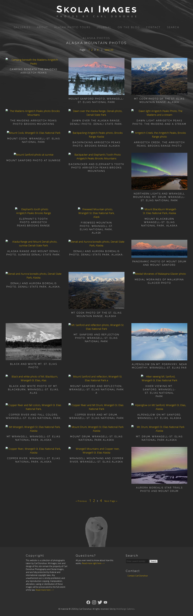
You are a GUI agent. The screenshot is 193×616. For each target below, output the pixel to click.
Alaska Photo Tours (72, 27)
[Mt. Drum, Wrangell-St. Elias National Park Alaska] (159, 430)
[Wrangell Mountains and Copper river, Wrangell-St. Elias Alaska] (96, 452)
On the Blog (129, 27)
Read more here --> (45, 590)
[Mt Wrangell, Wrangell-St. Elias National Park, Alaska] (34, 430)
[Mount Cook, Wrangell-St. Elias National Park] (33, 132)
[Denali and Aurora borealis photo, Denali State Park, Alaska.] (96, 245)
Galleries (22, 27)
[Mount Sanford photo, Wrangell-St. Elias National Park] (96, 93)
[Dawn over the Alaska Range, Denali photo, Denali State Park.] (96, 114)
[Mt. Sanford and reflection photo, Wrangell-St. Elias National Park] (96, 328)
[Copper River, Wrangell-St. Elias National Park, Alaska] (34, 452)
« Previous (81, 501)
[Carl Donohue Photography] (96, 15)
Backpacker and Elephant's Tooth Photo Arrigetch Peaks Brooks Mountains (96, 167)
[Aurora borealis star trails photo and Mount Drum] (159, 482)
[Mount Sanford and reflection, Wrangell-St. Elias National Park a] (96, 380)
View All (109, 49)
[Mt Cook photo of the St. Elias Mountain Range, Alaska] (159, 93)
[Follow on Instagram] (94, 602)
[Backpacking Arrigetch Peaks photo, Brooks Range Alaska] (96, 136)
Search (173, 27)
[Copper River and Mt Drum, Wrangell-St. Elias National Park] (96, 409)
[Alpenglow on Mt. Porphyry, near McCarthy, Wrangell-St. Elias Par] (159, 358)
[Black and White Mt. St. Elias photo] (34, 358)
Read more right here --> (93, 563)
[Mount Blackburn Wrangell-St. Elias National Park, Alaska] (159, 213)
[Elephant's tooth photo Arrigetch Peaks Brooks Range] (33, 213)
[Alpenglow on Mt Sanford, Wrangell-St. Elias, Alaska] (159, 409)
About (42, 27)
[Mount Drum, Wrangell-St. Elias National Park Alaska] (96, 430)
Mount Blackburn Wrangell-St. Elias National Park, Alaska (159, 222)
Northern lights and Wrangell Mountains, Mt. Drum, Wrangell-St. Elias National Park (159, 197)
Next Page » (110, 501)
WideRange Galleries (125, 609)
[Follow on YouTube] (105, 602)
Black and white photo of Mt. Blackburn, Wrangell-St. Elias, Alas (33, 389)
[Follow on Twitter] (100, 602)
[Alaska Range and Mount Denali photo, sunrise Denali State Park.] (34, 245)
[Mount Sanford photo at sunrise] (33, 154)
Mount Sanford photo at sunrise (33, 160)
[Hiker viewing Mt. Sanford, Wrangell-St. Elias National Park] (159, 380)
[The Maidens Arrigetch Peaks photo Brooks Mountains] (34, 114)
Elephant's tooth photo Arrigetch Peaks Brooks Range (33, 222)
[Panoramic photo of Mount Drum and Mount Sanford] (159, 255)
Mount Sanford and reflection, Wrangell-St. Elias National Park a (96, 389)
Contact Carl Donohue (137, 575)
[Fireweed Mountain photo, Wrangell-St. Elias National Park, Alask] (96, 217)
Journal (104, 27)
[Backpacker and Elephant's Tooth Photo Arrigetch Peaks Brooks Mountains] (96, 158)
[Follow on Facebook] (88, 602)
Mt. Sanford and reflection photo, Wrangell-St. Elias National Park (96, 338)
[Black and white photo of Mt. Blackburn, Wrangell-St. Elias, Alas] (34, 380)
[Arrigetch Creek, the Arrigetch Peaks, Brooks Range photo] (159, 136)
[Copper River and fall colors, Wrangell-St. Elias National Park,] (34, 409)
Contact (153, 27)
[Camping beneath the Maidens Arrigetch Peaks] (34, 63)
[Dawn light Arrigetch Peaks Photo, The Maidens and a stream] (159, 114)
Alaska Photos (96, 38)
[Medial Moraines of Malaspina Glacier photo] (159, 273)
